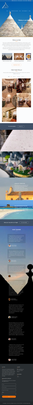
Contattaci (7, 145)
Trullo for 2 (22, 76)
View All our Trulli (16, 64)
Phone (3, 392)
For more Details (24, 222)
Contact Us (21, 126)
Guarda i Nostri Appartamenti (24, 28)
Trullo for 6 (18, 76)
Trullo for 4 (14, 76)
